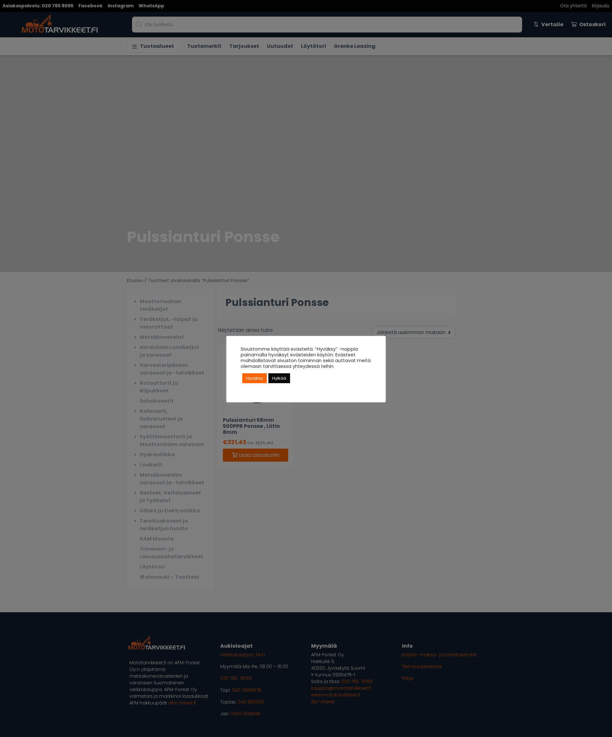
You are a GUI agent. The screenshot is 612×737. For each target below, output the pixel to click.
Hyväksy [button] (254, 378)
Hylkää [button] (279, 378)
